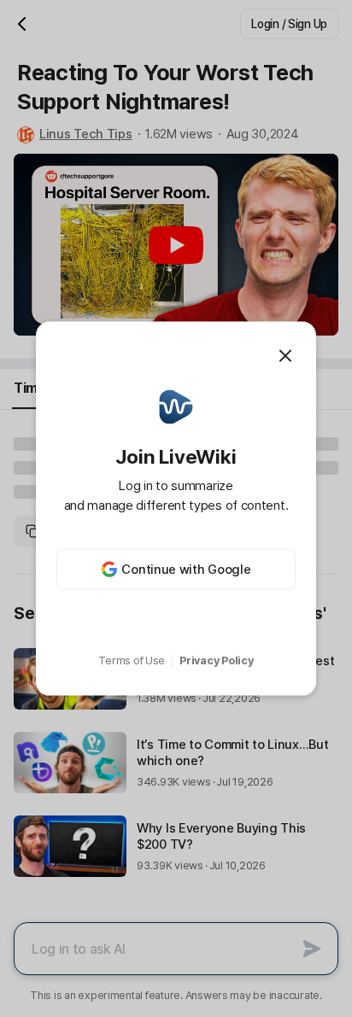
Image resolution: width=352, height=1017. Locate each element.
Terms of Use (131, 660)
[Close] (285, 355)
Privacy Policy (216, 660)
